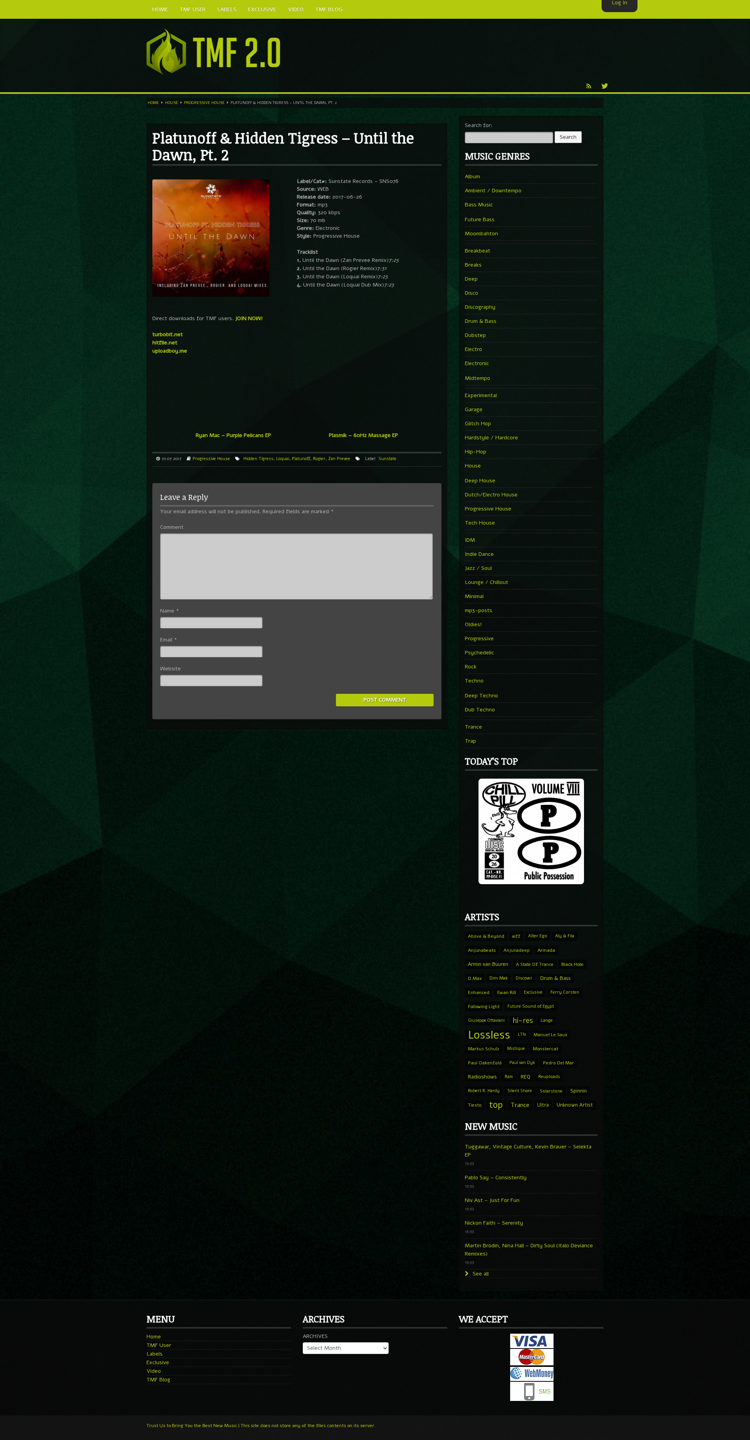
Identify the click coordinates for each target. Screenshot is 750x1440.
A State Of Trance (535, 964)
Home (153, 103)
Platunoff (301, 459)
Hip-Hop (475, 451)
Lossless (489, 1034)
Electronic (477, 363)
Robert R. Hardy (484, 1091)
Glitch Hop (478, 423)
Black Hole (572, 964)
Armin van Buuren (488, 964)
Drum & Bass (480, 321)
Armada (546, 950)
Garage (473, 409)
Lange (547, 1020)
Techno (474, 680)
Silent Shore (519, 1091)
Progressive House (204, 103)
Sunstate (387, 459)
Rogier (319, 459)
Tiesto (474, 1105)
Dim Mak (498, 978)
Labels (154, 1354)
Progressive (479, 638)
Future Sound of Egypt (530, 1006)
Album (472, 176)
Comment (172, 527)
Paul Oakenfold (485, 1063)
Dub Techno (480, 709)
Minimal (474, 596)
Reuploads (549, 1077)
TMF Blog (158, 1379)
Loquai (282, 459)
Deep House (480, 480)
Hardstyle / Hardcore (491, 437)
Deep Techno (481, 695)
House (171, 103)
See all (480, 1273)
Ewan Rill (506, 992)
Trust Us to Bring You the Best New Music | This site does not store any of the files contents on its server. (261, 1425)
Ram (509, 1077)
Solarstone (551, 1091)
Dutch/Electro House (491, 494)
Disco (471, 293)
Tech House (480, 523)
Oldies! (473, 624)
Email (168, 639)
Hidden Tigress (258, 459)
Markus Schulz (483, 1049)
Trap (470, 741)
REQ (525, 1076)
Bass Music (479, 204)
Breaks (473, 265)
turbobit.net (167, 334)
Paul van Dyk (522, 1063)
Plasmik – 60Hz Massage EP (363, 435)
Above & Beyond (486, 936)
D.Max (475, 978)
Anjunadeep (517, 950)
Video (153, 1371)
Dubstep (475, 335)
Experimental (481, 395)
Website (170, 668)
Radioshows (482, 1076)
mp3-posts (478, 610)
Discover (524, 978)
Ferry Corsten (564, 992)
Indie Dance (479, 554)
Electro (473, 349)
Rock (471, 666)
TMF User (158, 1345)
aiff (516, 936)
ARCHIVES (315, 1336)
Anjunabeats (482, 950)
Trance (473, 727)
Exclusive (533, 992)
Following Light (484, 1006)
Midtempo (477, 378)
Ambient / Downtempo (493, 190)
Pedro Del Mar (558, 1063)
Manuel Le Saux (550, 1035)
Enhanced (478, 992)
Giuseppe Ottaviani (486, 1020)
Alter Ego (537, 936)
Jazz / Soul (478, 568)
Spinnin (578, 1090)
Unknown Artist (575, 1105)
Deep (471, 279)
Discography (480, 307)
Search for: (479, 125)
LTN (522, 1034)
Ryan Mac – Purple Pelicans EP (233, 435)
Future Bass (480, 219)
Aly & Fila (564, 936)
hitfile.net (164, 342)
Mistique (516, 1048)
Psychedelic (479, 652)
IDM (470, 540)
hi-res (522, 1020)
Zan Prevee (339, 459)
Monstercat (545, 1049)
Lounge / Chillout (486, 582)
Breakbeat (477, 250)
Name (169, 610)
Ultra (543, 1104)
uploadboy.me (169, 351)
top (496, 1105)
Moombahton (481, 233)
